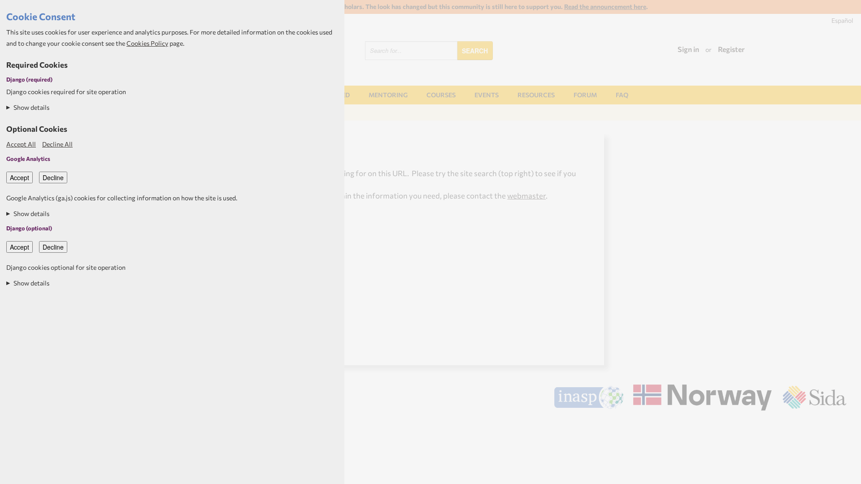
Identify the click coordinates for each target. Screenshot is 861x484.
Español (842, 20)
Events (486, 95)
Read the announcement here (605, 6)
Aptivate (838, 423)
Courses (441, 95)
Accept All (21, 144)
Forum (585, 95)
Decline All (57, 144)
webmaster (526, 195)
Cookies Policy (147, 43)
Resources (536, 95)
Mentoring (388, 95)
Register (731, 49)
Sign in (688, 49)
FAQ (622, 95)
